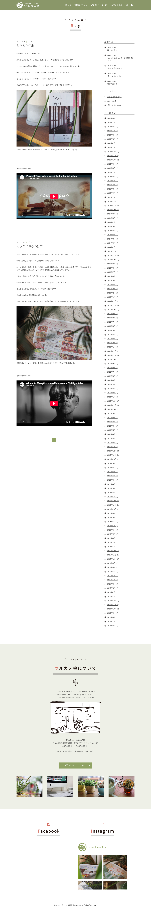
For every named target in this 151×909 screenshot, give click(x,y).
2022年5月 (112, 330)
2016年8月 (112, 617)
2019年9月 (112, 463)
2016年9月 (112, 613)
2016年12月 (113, 601)
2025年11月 (113, 156)
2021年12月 (113, 351)
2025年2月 (112, 193)
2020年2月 (112, 443)
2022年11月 (113, 305)
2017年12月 (113, 551)
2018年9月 (112, 513)
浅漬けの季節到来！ (114, 68)
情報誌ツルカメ (81, 5)
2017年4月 (112, 584)
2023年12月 (113, 251)
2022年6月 (112, 326)
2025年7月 (112, 172)
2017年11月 (113, 555)
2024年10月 (113, 210)
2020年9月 (112, 413)
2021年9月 (112, 364)
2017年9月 (112, 563)
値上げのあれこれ (114, 76)
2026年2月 (112, 143)
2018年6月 (112, 526)
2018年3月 (112, 538)
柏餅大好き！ (112, 84)
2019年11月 (113, 455)
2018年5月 (112, 530)
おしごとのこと (114, 97)
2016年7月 (112, 621)
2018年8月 (112, 517)
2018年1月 (112, 546)
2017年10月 (113, 559)
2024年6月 (112, 226)
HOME (68, 5)
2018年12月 (113, 501)
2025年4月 (112, 185)
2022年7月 (112, 322)
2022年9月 (112, 314)
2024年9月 (112, 214)
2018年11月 (113, 505)
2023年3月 (112, 289)
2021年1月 (112, 397)
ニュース (112, 101)
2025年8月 (112, 168)
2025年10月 (113, 160)
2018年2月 (112, 542)
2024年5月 (112, 230)
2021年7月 (112, 372)
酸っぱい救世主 (113, 50)
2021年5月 (112, 380)
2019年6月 (112, 476)
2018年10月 (113, 509)
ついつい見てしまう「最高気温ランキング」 (120, 59)
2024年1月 (112, 247)
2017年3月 (112, 588)
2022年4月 (112, 334)
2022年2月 (112, 343)
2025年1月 (112, 197)
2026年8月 (112, 118)
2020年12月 (113, 401)
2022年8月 (112, 318)
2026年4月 (112, 135)
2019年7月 (112, 472)
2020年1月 (112, 447)
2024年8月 (112, 218)
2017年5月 (112, 580)
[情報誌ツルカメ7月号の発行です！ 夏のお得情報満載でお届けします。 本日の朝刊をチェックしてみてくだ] (90, 867)
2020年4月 (112, 434)
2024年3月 (112, 239)
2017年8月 (112, 567)
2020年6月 (112, 426)
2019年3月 (112, 488)
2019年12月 (113, 451)
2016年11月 (113, 605)
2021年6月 (112, 376)
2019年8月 (112, 468)
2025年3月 (112, 189)
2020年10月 (113, 409)
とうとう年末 (25, 45)
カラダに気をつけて (30, 246)
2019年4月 (112, 484)
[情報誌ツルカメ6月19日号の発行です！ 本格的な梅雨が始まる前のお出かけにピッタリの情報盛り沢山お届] (115, 867)
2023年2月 (112, 293)
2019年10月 (113, 459)
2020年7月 (112, 422)
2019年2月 (112, 492)
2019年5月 (112, 480)
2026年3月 (112, 139)
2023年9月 (112, 264)
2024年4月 (112, 235)
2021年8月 (112, 368)
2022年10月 (113, 310)
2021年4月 (112, 384)
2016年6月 (112, 625)
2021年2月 (112, 393)
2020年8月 (112, 418)
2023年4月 (112, 285)
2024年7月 (112, 222)
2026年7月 (112, 122)
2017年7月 (112, 571)
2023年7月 (112, 272)
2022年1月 (112, 347)
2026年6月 (112, 126)
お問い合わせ (117, 5)
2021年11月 (113, 355)
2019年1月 (112, 497)
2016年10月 (113, 609)
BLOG (105, 5)
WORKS (95, 5)
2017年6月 (112, 576)
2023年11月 (113, 255)
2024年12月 (113, 201)
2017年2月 (112, 592)
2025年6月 (112, 176)
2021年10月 (113, 359)
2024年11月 (113, 206)
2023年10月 (113, 260)
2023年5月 (112, 280)
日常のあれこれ (114, 105)
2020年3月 (112, 438)
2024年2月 (112, 243)
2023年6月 (112, 276)
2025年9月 (112, 164)
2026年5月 (112, 131)
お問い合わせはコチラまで (75, 765)
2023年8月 (112, 268)
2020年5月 (112, 430)
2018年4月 (112, 534)
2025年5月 (112, 181)
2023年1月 (112, 297)
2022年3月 (112, 339)
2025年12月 (113, 152)
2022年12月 (113, 301)
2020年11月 (113, 405)
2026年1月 (112, 147)
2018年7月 (112, 522)
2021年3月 (112, 388)
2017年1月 (112, 596)
